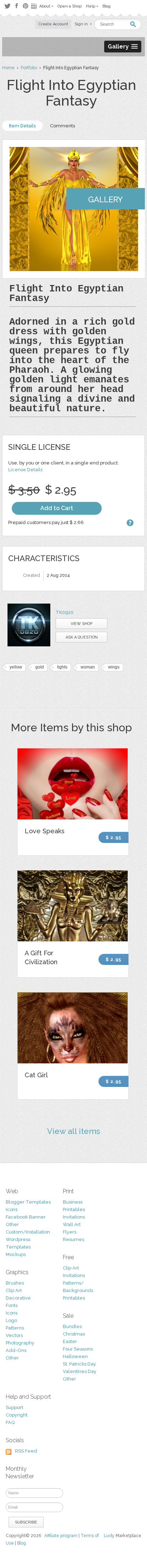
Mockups (16, 1254)
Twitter (7, 6)
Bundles (72, 1326)
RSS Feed (26, 1451)
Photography (20, 1343)
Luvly (109, 1535)
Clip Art (14, 1290)
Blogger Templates (28, 1202)
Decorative (18, 1298)
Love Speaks (45, 831)
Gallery (105, 199)
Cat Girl (36, 1075)
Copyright (16, 1415)
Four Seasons (78, 1349)
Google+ (34, 6)
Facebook (16, 6)
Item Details (22, 125)
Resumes (73, 1239)
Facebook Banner (26, 1217)
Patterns (15, 1328)
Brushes (15, 1283)
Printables (74, 1209)
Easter (70, 1341)
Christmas (74, 1334)
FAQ (10, 1422)
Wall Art (72, 1224)
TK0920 (65, 612)
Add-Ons (16, 1350)
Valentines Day (79, 1371)
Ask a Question (82, 637)
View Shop (81, 623)
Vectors (14, 1335)
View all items (73, 1131)
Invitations (74, 1217)
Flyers (69, 1232)
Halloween (75, 1356)
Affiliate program (60, 1535)
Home (8, 67)
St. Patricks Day (79, 1364)
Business (72, 1202)
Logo (11, 1320)
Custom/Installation (28, 1232)
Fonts (11, 1305)
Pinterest (25, 6)
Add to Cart (56, 508)
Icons (11, 1209)
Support (14, 1407)
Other (12, 1224)
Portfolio (29, 67)
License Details (25, 469)
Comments (62, 125)
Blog (21, 1543)
